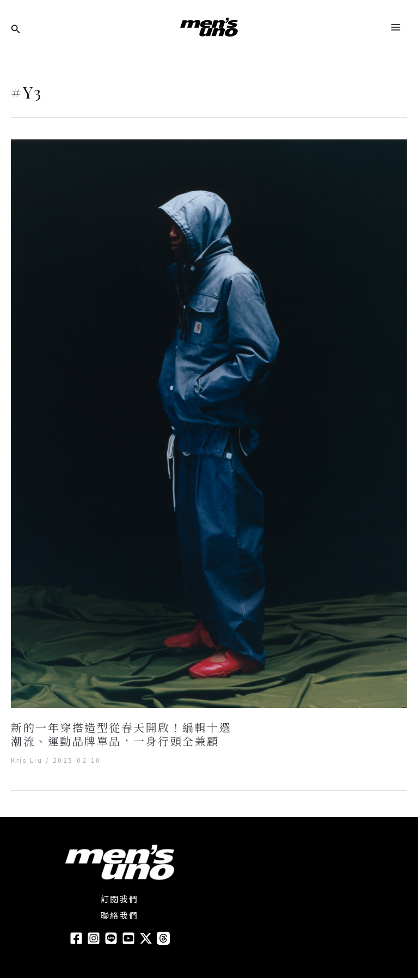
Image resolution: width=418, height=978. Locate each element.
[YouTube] (128, 938)
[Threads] (163, 938)
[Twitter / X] (145, 938)
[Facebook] (76, 938)
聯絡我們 (120, 915)
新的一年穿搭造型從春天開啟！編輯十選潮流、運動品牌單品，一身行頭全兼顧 (121, 734)
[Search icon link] (16, 29)
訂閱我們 (120, 898)
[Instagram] (93, 938)
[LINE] (111, 938)
